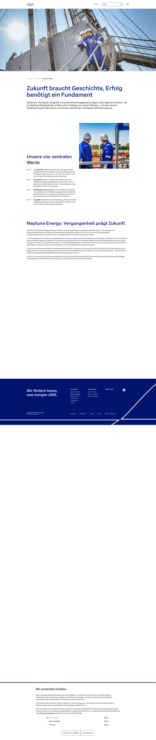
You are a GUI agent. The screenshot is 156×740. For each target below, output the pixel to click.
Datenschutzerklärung (47, 713)
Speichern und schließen (71, 733)
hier (80, 713)
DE (97, 4)
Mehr (106, 718)
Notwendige (53, 718)
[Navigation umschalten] (127, 4)
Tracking (52, 725)
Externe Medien (55, 721)
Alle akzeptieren (88, 733)
